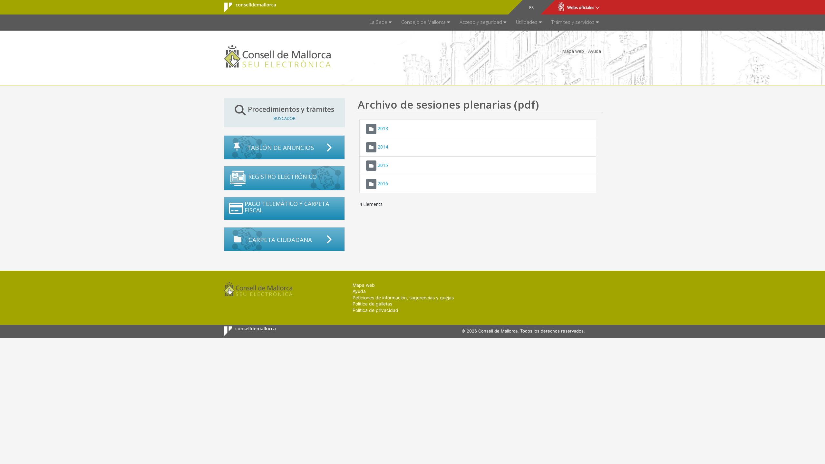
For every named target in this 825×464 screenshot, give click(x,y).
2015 (383, 165)
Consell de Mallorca (246, 7)
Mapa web (573, 51)
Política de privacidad (375, 310)
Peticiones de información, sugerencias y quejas (403, 297)
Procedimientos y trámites (291, 113)
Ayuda (594, 51)
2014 (383, 146)
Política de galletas (372, 303)
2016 (383, 183)
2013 (383, 128)
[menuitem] (381, 23)
